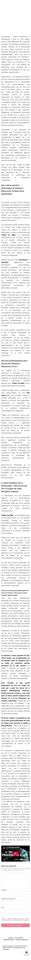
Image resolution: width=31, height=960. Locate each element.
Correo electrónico (8, 898)
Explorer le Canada (13, 947)
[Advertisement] (15, 17)
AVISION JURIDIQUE (22, 939)
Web (2, 907)
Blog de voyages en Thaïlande (12, 946)
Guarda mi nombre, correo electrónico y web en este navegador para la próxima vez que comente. (16, 919)
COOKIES (11, 938)
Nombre (4, 890)
